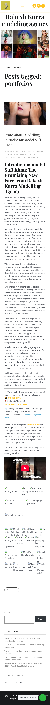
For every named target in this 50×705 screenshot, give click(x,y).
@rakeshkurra (14, 397)
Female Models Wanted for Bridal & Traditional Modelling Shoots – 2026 (22, 639)
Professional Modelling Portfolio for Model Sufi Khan (22, 140)
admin (26, 151)
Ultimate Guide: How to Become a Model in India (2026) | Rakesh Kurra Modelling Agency (23, 664)
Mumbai (21, 157)
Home (8, 67)
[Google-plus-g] (43, 6)
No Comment (38, 151)
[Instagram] (34, 6)
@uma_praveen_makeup (15, 403)
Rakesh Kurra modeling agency (25, 20)
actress (10, 154)
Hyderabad (31, 154)
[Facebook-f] (39, 6)
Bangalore (20, 154)
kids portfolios (9, 157)
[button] (22, 5)
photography (33, 157)
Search (7, 613)
